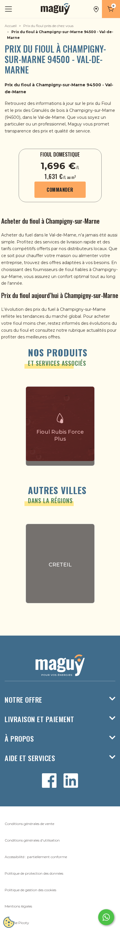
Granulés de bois (48, 110)
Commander (60, 189)
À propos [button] (19, 738)
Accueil (11, 26)
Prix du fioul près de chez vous (48, 26)
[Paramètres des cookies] (9, 922)
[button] (96, 9)
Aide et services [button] (30, 758)
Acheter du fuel (17, 235)
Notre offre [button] (23, 699)
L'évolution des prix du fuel (29, 309)
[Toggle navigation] (9, 9)
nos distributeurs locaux (83, 248)
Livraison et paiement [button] (39, 719)
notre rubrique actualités (81, 330)
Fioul (106, 103)
